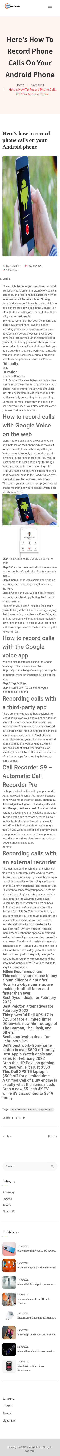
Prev (9, 1136)
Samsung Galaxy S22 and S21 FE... (37, 1334)
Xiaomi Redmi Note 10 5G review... (37, 1250)
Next (51, 1136)
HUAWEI (7, 1198)
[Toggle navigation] (50, 7)
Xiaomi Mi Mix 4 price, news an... (37, 1284)
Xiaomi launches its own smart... (36, 1351)
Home (20, 85)
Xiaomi (6, 1205)
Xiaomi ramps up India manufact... (37, 1267)
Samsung (37, 85)
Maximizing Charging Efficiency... (37, 1317)
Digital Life (8, 1211)
